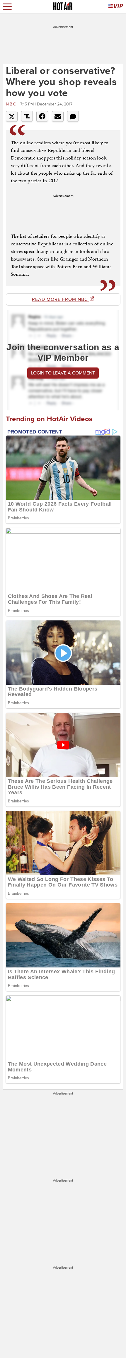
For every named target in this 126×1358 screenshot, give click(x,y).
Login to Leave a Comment (63, 373)
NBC (12, 104)
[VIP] (115, 6)
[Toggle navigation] (7, 6)
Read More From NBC (60, 299)
